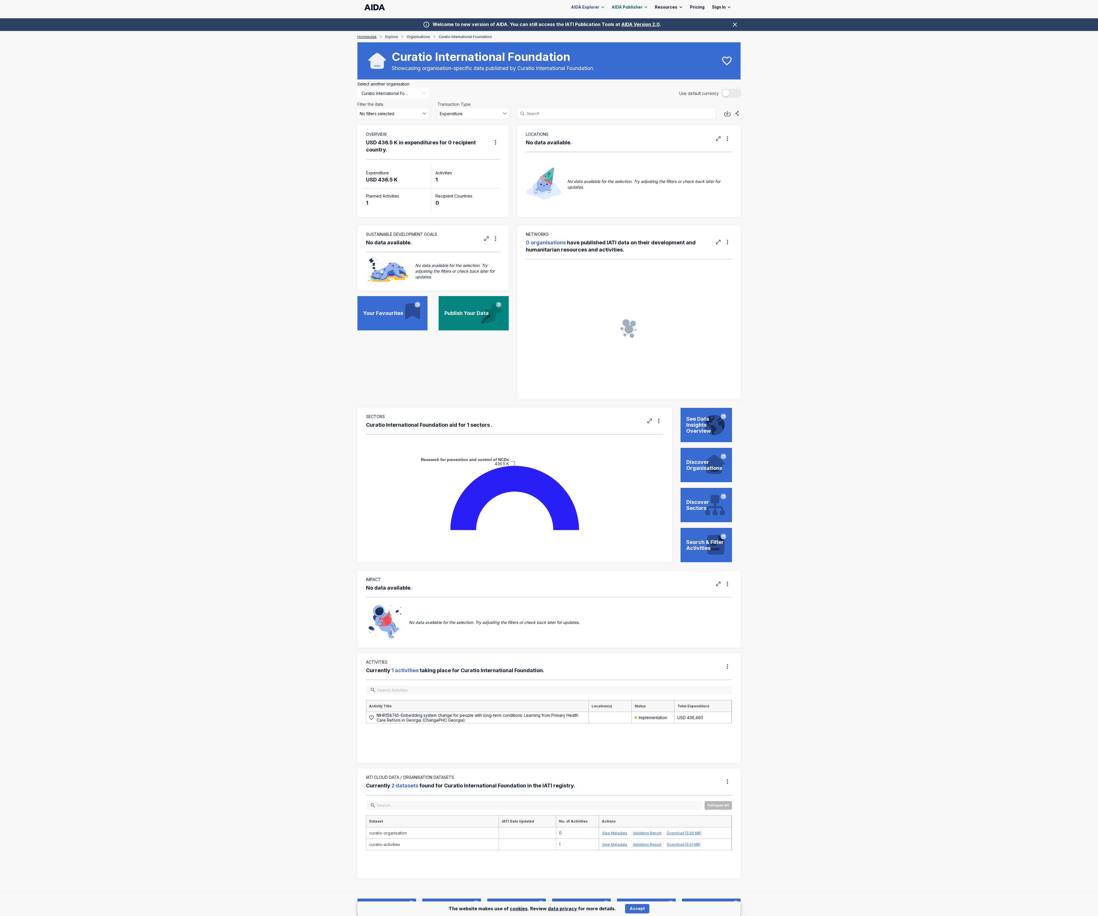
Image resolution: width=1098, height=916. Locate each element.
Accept (637, 908)
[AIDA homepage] (374, 7)
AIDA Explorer (585, 7)
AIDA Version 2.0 (640, 24)
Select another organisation (383, 83)
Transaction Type (454, 104)
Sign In (719, 7)
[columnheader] (477, 706)
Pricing (697, 7)
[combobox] (385, 93)
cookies (519, 908)
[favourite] (727, 61)
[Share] (737, 113)
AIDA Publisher (627, 7)
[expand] (718, 138)
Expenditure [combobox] (451, 113)
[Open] (424, 93)
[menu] (495, 142)
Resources (666, 7)
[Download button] (727, 113)
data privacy (562, 908)
